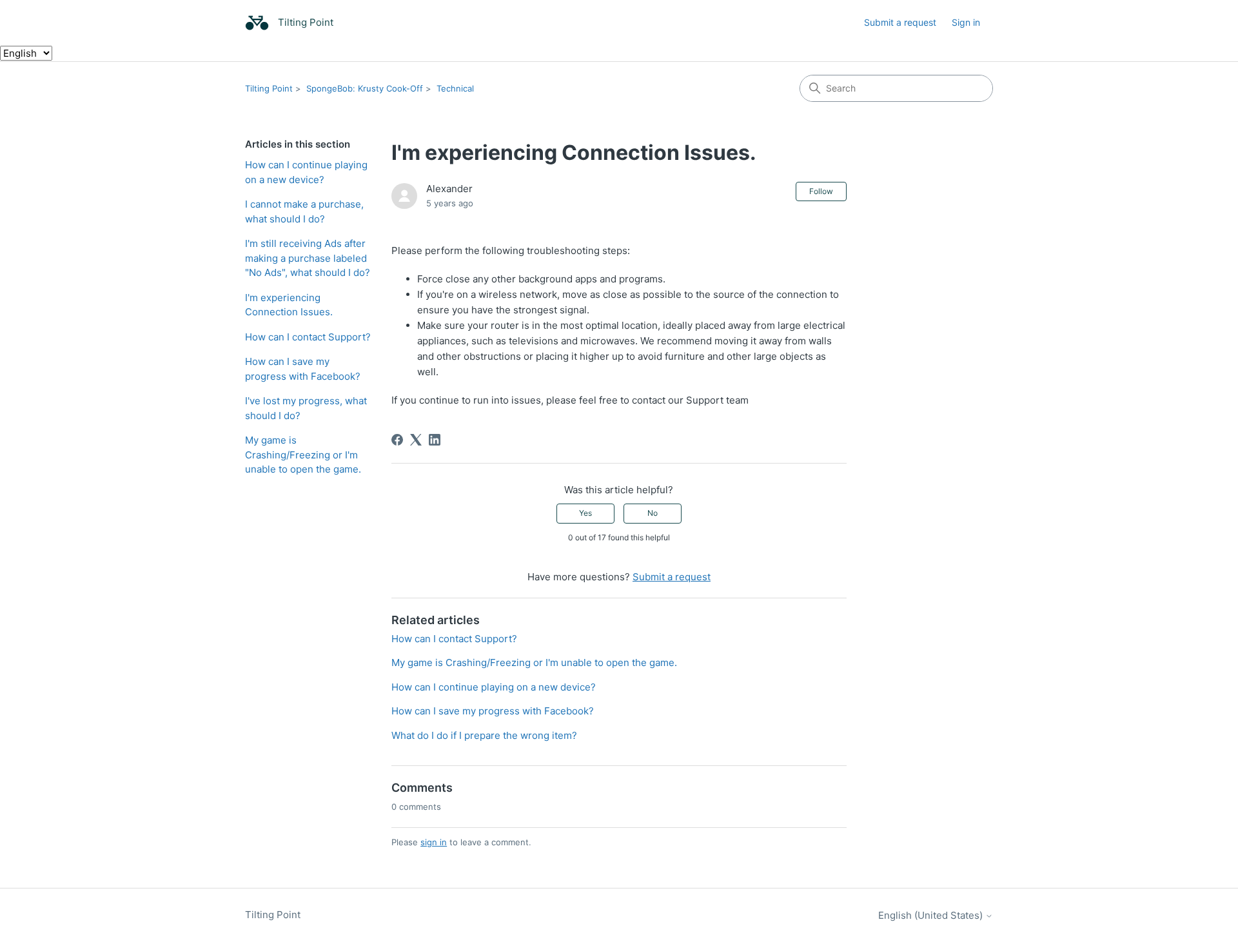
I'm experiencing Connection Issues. (289, 305)
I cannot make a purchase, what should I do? (304, 211)
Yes (585, 513)
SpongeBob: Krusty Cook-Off (364, 88)
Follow (821, 191)
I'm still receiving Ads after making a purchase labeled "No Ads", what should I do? (307, 258)
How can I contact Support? (308, 337)
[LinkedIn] (434, 440)
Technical (455, 88)
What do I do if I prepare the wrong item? (484, 735)
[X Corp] (416, 440)
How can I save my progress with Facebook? (302, 368)
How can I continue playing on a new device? (306, 172)
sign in (433, 842)
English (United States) (931, 915)
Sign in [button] (966, 22)
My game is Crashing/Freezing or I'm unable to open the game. (303, 454)
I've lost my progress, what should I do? (306, 408)
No (652, 513)
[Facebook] (397, 440)
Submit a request (900, 22)
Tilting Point (269, 88)
